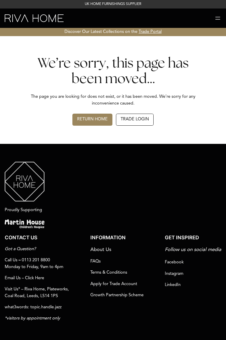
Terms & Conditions (108, 272)
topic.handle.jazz (46, 307)
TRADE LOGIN (135, 119)
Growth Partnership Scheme (117, 295)
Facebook (174, 262)
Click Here (34, 278)
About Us (100, 249)
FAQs (95, 261)
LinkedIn (173, 285)
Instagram (174, 274)
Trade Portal (150, 32)
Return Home (92, 119)
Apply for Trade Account (113, 284)
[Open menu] (217, 18)
